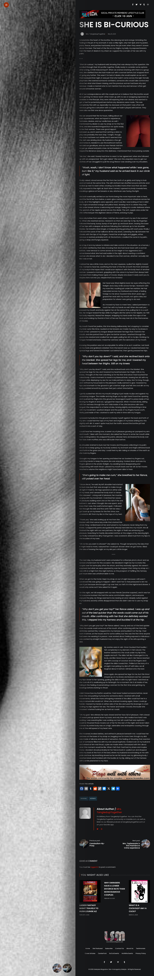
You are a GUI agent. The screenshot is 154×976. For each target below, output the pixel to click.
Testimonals (140, 948)
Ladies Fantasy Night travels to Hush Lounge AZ (88, 908)
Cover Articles (90, 953)
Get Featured (97, 948)
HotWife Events (127, 953)
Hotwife (93, 798)
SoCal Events (114, 953)
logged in (94, 867)
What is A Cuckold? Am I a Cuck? (138, 908)
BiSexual (84, 798)
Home (87, 948)
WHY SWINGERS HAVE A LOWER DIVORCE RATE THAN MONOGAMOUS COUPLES (114, 888)
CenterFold (102, 953)
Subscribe (109, 948)
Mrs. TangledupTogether (95, 34)
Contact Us (119, 948)
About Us (129, 948)
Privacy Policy (141, 953)
